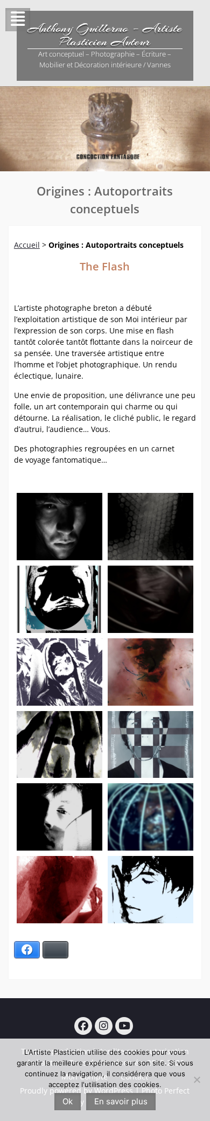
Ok (67, 1101)
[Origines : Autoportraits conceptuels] (59, 526)
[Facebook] (83, 1026)
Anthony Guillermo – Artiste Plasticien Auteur (104, 34)
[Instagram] (104, 1026)
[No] (196, 1079)
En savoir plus (121, 1101)
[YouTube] (124, 1026)
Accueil (27, 245)
